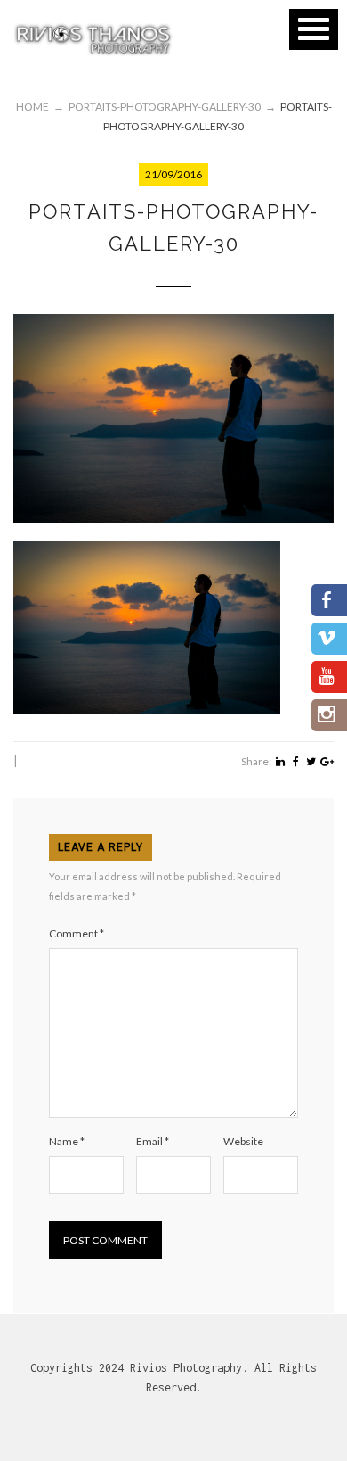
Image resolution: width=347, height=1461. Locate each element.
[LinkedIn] (279, 762)
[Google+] (327, 762)
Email (152, 1141)
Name (67, 1141)
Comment (76, 933)
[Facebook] (296, 762)
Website (243, 1141)
